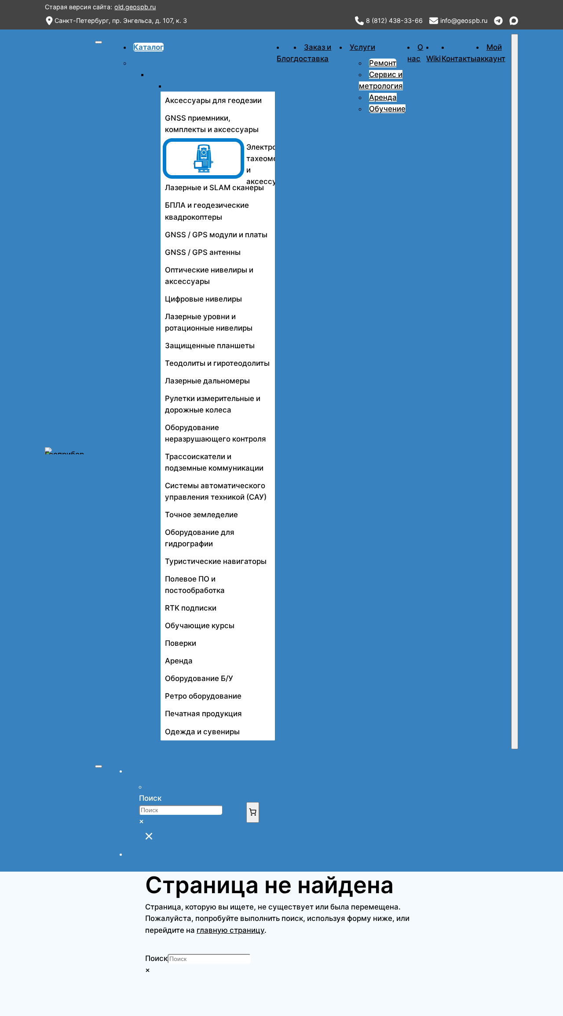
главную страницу (230, 930)
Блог (285, 58)
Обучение (387, 108)
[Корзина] (252, 812)
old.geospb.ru (135, 7)
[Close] (514, 391)
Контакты (459, 58)
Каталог (148, 47)
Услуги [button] (362, 47)
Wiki (433, 58)
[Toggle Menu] (98, 42)
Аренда (383, 97)
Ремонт (382, 63)
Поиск (150, 798)
